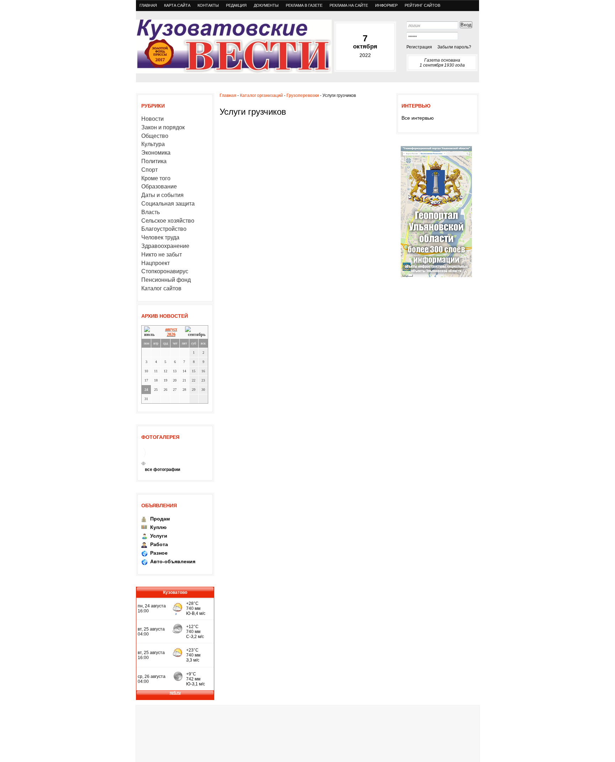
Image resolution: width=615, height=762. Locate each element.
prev (142, 463)
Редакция (236, 5)
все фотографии (162, 469)
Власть (150, 212)
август (171, 329)
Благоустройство (163, 229)
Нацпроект (155, 263)
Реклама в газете (304, 5)
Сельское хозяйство (167, 221)
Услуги (158, 536)
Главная (148, 5)
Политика (154, 161)
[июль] (150, 331)
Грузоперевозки (303, 95)
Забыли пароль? (454, 47)
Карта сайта (177, 5)
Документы (266, 5)
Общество (154, 136)
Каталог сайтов (161, 288)
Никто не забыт (161, 255)
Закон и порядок (163, 127)
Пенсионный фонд (166, 280)
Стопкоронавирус (164, 271)
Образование (159, 186)
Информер (386, 5)
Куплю (158, 527)
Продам (160, 519)
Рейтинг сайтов (422, 5)
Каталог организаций (261, 95)
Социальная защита (168, 204)
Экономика (155, 153)
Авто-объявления (172, 561)
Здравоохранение (165, 246)
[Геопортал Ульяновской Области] (436, 276)
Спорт (149, 170)
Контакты (208, 5)
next (144, 463)
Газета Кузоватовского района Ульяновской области (234, 46)
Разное (159, 553)
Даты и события (162, 195)
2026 (171, 334)
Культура (153, 144)
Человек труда (160, 237)
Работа (159, 544)
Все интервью (417, 118)
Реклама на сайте (349, 5)
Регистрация (419, 47)
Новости (152, 119)
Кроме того (155, 178)
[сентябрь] (195, 331)
